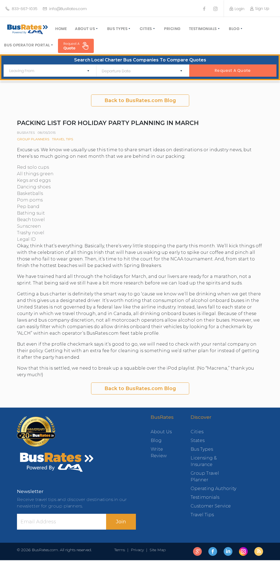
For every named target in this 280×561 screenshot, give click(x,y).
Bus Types (117, 28)
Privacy (137, 549)
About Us (85, 28)
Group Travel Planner (205, 476)
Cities (146, 28)
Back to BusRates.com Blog (140, 100)
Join (121, 522)
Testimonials (203, 28)
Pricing (172, 28)
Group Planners (33, 139)
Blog (234, 28)
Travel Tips (62, 139)
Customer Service (211, 506)
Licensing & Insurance (204, 461)
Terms (120, 549)
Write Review (159, 452)
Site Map (156, 549)
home (61, 28)
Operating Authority (213, 488)
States (198, 440)
